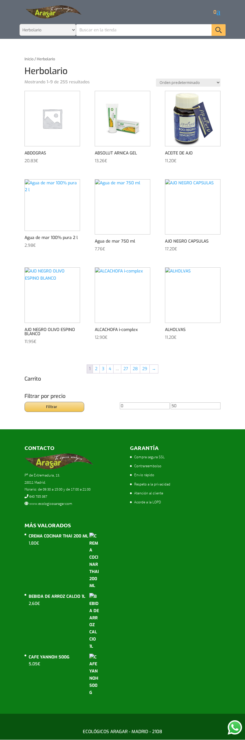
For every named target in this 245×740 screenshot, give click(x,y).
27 (125, 369)
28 (135, 369)
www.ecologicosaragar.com (50, 503)
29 (144, 369)
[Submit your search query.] (219, 30)
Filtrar (51, 406)
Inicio (28, 59)
